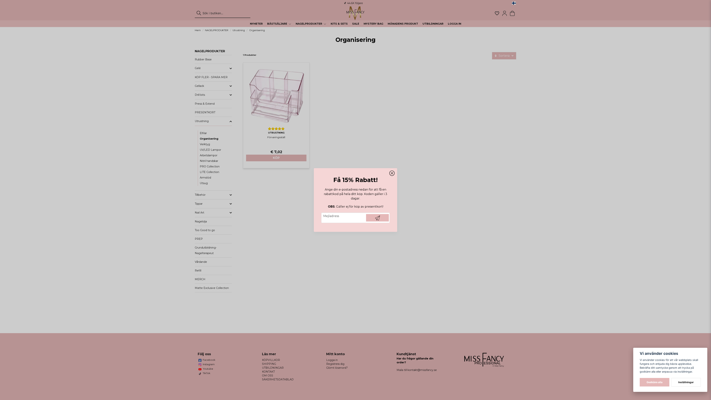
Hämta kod (377, 217)
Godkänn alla (654, 382)
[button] (392, 173)
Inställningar (686, 382)
